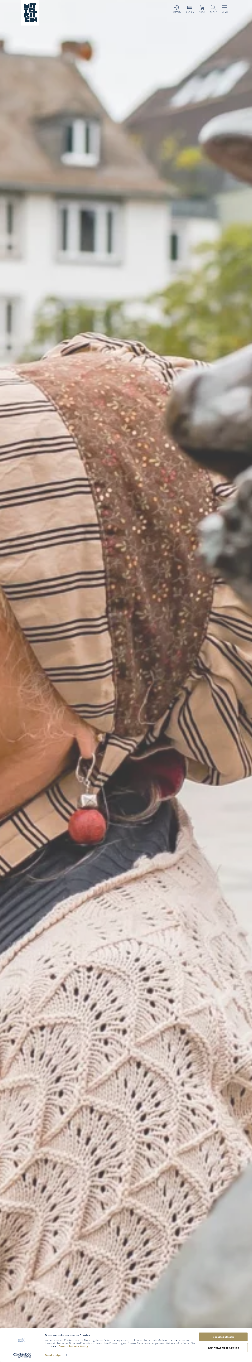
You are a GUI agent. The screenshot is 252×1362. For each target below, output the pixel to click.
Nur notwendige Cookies (223, 1347)
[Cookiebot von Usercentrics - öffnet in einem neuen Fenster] (22, 1355)
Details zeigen (53, 1355)
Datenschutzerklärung (73, 1346)
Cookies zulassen (223, 1337)
